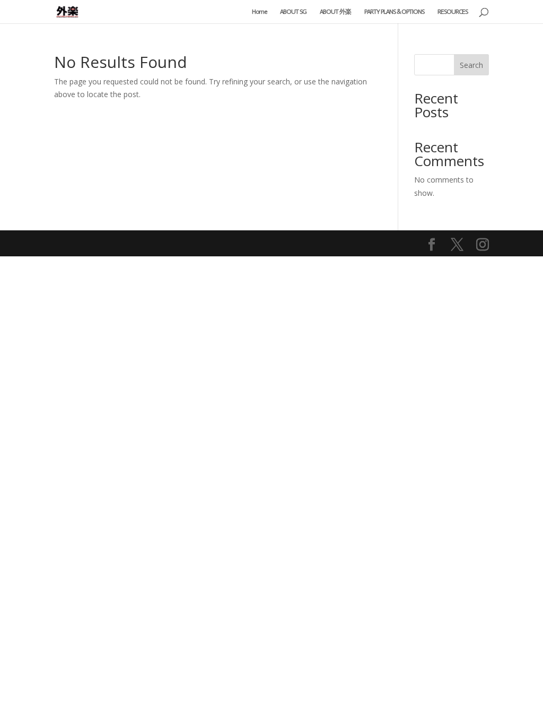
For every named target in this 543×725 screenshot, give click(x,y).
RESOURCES (452, 11)
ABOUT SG (293, 11)
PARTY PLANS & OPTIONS (394, 11)
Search (471, 65)
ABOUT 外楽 (335, 11)
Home (259, 11)
